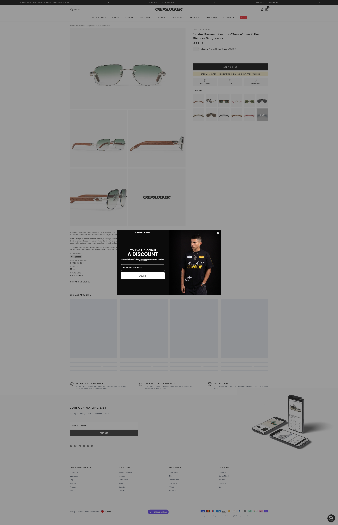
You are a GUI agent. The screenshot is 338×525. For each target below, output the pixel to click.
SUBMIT (143, 275)
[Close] (218, 233)
